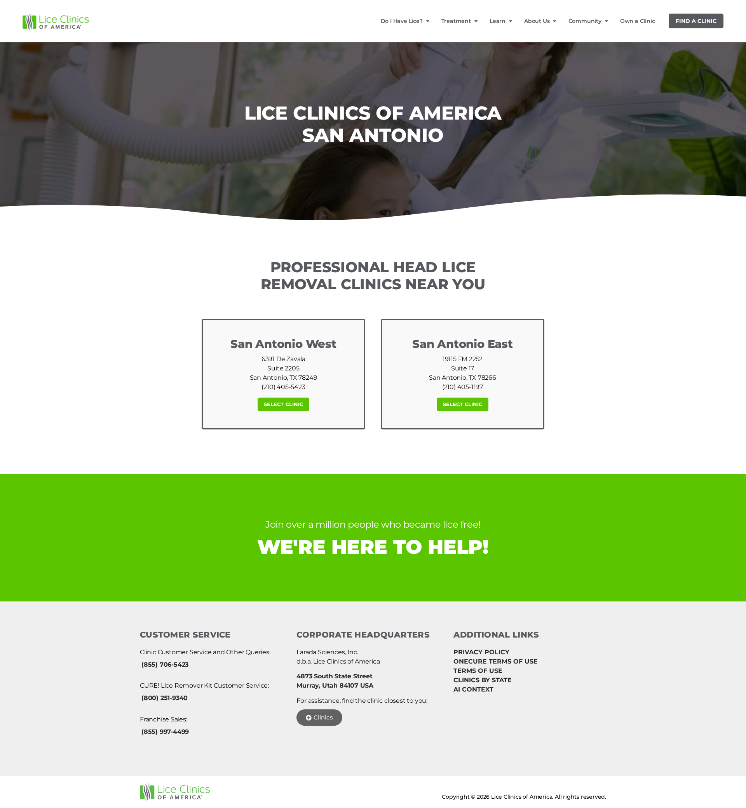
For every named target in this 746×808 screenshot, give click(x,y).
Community (584, 20)
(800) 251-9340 (164, 698)
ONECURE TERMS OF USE (495, 661)
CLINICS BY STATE (482, 680)
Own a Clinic (637, 20)
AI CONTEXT (473, 689)
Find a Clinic (696, 20)
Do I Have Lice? (402, 20)
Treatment (456, 20)
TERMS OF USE (477, 670)
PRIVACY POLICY (481, 652)
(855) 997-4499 (165, 731)
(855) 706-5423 (164, 664)
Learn (497, 20)
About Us (536, 20)
